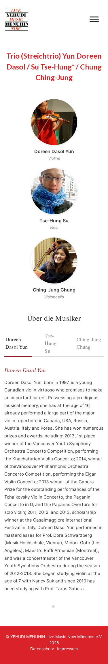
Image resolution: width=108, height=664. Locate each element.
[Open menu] (94, 19)
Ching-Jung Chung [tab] (89, 343)
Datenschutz (42, 648)
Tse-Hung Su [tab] (50, 343)
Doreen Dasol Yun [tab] (16, 343)
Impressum (67, 648)
